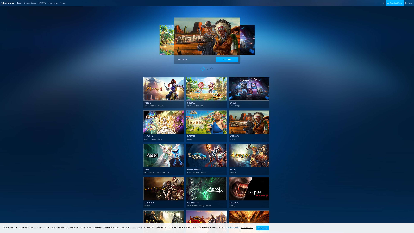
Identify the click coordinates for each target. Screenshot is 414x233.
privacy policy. (234, 227)
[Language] (383, 3)
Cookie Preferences (247, 228)
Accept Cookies (262, 228)
